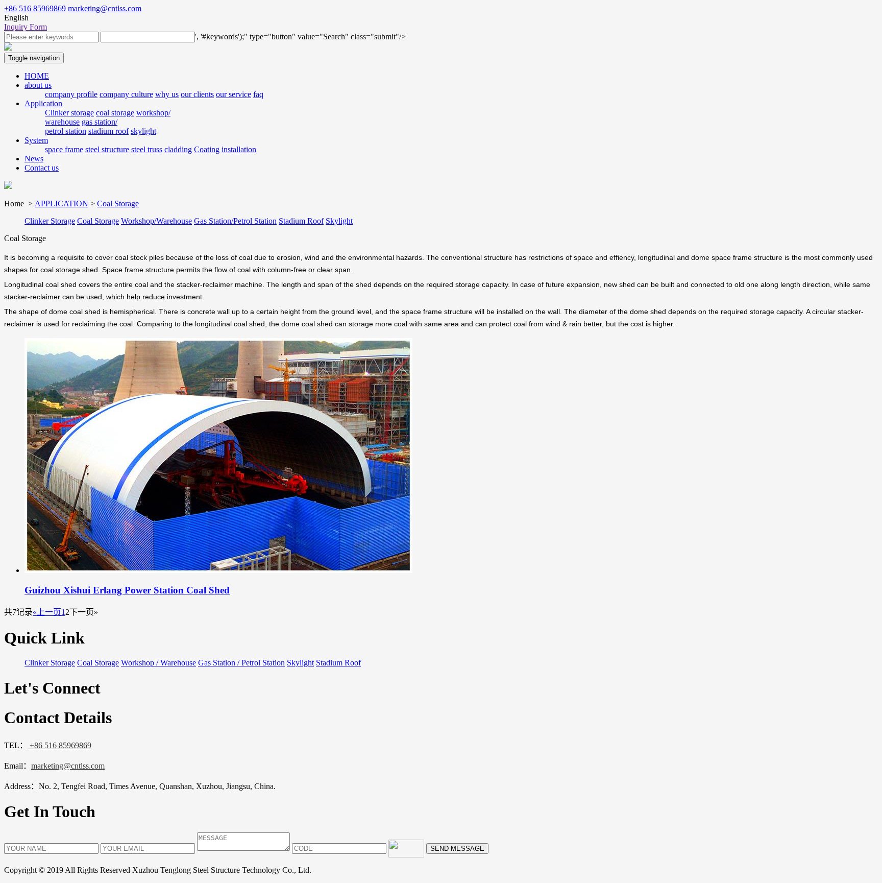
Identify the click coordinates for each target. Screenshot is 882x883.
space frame (64, 149)
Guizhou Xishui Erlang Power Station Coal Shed (127, 590)
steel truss (146, 149)
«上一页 (47, 612)
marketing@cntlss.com (104, 8)
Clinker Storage (49, 221)
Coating (206, 149)
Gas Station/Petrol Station (235, 221)
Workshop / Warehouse (158, 662)
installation (239, 149)
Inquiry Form (25, 26)
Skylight (339, 221)
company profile (71, 94)
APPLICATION (61, 203)
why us (167, 94)
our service (233, 94)
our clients (197, 94)
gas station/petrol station (81, 126)
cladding (178, 149)
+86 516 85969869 (35, 8)
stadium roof (108, 131)
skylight (143, 131)
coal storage (115, 112)
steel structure (107, 149)
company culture (126, 94)
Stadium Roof (301, 221)
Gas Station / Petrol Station (241, 662)
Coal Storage (118, 203)
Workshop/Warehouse (156, 221)
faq (258, 94)
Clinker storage (69, 112)
